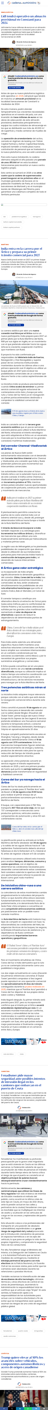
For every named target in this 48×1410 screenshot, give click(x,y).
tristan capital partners (11, 227)
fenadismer (7, 1331)
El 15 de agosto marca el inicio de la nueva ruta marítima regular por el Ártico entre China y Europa (28, 413)
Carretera (5, 1071)
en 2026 (20, 96)
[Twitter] (12, 1408)
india (22, 1054)
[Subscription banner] (24, 1047)
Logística (5, 1353)
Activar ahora (15, 88)
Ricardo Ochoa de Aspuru (26, 42)
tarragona (37, 217)
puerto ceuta (23, 1331)
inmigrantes (38, 1331)
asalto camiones (9, 1336)
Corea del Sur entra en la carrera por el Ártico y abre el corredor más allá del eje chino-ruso (27, 829)
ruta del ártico (8, 1054)
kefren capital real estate (12, 222)
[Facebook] (4, 1408)
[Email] (44, 1408)
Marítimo (5, 244)
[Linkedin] (20, 1408)
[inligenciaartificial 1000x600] (6, 414)
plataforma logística (19, 217)
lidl (4, 217)
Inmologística (7, 12)
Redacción (26, 1108)
